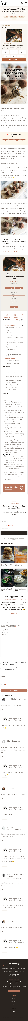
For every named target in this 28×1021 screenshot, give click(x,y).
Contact (14, 1008)
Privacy (14, 1011)
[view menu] (25, 3)
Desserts (6, 16)
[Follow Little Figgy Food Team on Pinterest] (16, 613)
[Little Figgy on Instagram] (10, 975)
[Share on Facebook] (11, 140)
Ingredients (7, 317)
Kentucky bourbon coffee (9, 251)
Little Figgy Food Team (14, 597)
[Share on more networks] (23, 140)
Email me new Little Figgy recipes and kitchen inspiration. (14, 663)
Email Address (7, 525)
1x (17, 319)
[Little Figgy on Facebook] (13, 975)
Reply (3, 709)
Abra (8, 921)
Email (3, 685)
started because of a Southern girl (15, 600)
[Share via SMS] (17, 140)
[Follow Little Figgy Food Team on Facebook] (12, 613)
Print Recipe (9, 288)
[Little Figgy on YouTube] (18, 975)
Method (22, 317)
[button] (12, 13)
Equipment (15, 317)
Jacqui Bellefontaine (14, 699)
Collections (14, 1001)
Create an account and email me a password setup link (13, 668)
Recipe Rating (5, 630)
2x (19, 319)
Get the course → (14, 991)
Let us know (8, 489)
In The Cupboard (13, 16)
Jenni (9, 788)
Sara (8, 827)
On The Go (21, 16)
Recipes (14, 18)
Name (3, 677)
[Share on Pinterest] (5, 140)
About (14, 1005)
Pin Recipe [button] (19, 288)
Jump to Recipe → (14, 59)
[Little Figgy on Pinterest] (15, 975)
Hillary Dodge (12, 741)
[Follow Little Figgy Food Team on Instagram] (14, 613)
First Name (6, 518)
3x (21, 319)
